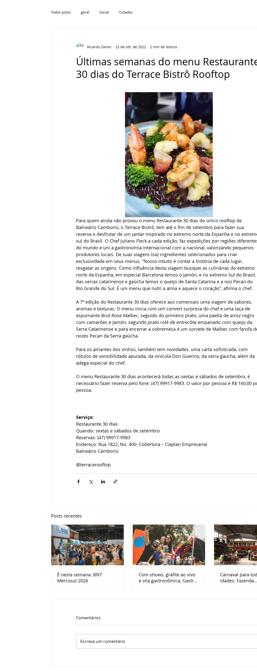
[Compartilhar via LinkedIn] (103, 481)
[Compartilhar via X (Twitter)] (90, 481)
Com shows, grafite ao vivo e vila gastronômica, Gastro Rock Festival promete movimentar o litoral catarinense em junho (168, 578)
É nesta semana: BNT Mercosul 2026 (79, 578)
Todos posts (61, 12)
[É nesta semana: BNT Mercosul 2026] (87, 545)
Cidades (126, 12)
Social (104, 12)
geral (85, 12)
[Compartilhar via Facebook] (78, 481)
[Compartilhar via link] (115, 481)
